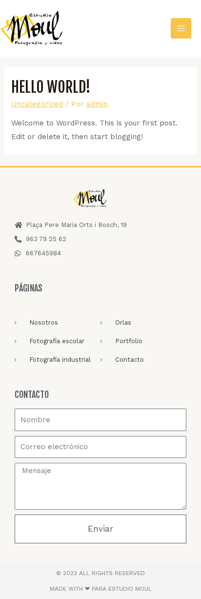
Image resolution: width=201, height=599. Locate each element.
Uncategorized (37, 104)
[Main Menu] (181, 28)
